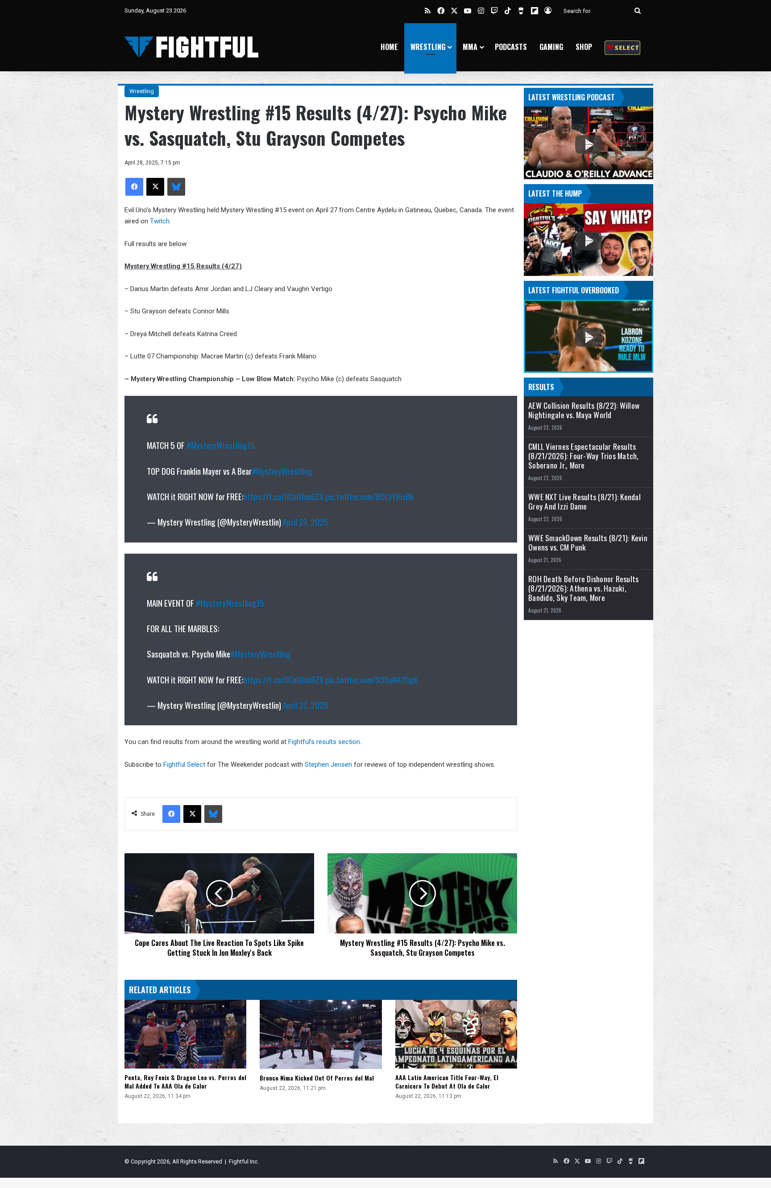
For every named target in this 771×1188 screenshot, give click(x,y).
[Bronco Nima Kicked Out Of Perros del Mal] (320, 1034)
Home (389, 46)
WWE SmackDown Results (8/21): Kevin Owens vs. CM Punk (587, 542)
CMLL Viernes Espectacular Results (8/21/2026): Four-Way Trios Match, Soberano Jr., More (583, 456)
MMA (470, 46)
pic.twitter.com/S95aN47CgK (371, 679)
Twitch (160, 221)
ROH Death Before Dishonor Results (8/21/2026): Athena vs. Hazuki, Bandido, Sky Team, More (583, 588)
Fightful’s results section (324, 742)
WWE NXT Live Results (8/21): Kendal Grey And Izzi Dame (584, 501)
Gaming (551, 46)
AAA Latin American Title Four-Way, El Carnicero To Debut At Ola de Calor (446, 1081)
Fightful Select (184, 764)
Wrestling (427, 46)
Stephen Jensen (328, 764)
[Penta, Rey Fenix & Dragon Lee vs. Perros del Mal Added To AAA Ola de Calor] (185, 1034)
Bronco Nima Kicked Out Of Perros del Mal (317, 1077)
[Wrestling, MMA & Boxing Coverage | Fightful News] (191, 47)
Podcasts (511, 46)
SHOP (584, 46)
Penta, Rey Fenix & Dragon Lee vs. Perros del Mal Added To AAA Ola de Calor (185, 1081)
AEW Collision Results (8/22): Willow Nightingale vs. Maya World (583, 410)
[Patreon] (622, 47)
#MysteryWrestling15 (221, 445)
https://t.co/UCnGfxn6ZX (283, 496)
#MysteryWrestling (282, 471)
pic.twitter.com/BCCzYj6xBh (369, 496)
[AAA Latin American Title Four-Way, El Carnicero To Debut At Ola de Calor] (456, 1034)
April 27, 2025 (305, 521)
